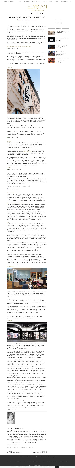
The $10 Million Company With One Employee (61, 46)
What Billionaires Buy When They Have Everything (62, 32)
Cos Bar (9, 141)
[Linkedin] (40, 13)
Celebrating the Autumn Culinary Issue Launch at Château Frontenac (61, 53)
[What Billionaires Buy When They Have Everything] (51, 33)
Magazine (18, 1)
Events (56, 1)
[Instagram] (34, 13)
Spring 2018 (31, 447)
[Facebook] (32, 13)
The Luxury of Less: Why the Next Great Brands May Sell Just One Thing (62, 39)
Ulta (8, 222)
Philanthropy (64, 1)
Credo (8, 167)
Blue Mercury (11, 266)
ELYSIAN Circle (35, 1)
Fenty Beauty (27, 151)
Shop (51, 1)
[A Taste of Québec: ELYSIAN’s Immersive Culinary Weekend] (51, 60)
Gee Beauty (10, 192)
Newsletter (27, 1)
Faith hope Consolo (16, 447)
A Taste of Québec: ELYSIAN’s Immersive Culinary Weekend (62, 60)
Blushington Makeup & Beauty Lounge (19, 46)
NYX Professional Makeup (15, 203)
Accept (57, 466)
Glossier (9, 67)
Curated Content (8, 1)
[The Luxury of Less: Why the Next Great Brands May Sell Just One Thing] (51, 39)
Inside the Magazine (24, 447)
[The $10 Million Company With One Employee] (51, 47)
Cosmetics (9, 447)
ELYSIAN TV (44, 1)
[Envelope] (43, 13)
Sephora (9, 320)
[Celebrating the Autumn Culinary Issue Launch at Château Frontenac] (51, 53)
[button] (70, 2)
